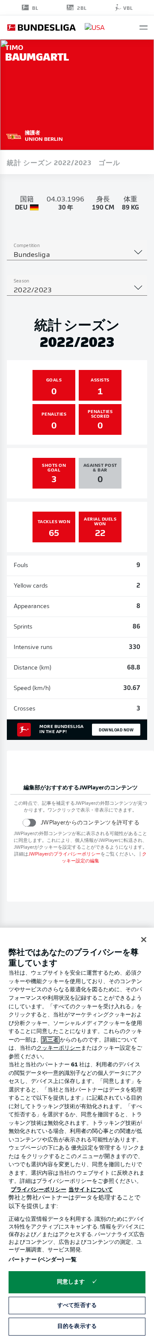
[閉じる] (143, 939)
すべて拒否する (77, 1305)
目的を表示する (77, 1326)
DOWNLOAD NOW (116, 730)
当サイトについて (90, 1190)
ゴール (109, 162)
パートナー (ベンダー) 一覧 (43, 1260)
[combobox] (77, 255)
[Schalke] (13, 135)
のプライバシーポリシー (64, 854)
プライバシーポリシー (38, 1190)
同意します (71, 1282)
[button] (143, 27)
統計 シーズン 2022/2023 (49, 162)
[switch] (29, 822)
